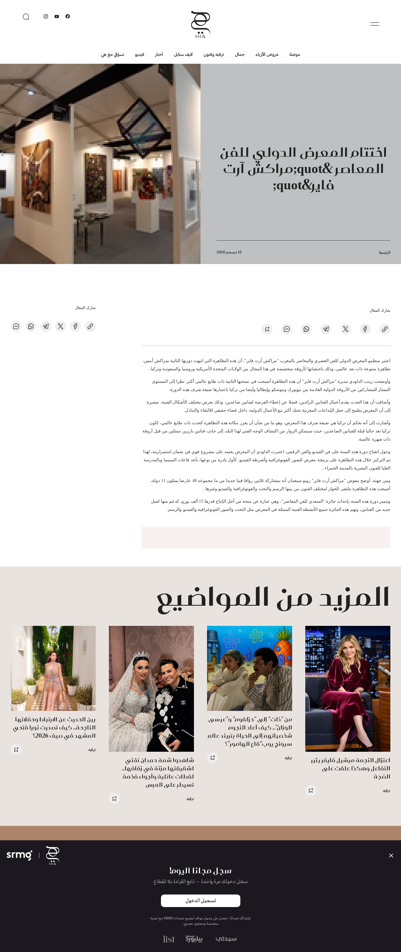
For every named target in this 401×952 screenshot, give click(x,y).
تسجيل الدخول (200, 901)
